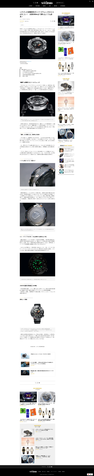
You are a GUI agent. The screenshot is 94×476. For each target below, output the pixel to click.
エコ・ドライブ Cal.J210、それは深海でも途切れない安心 (32, 73)
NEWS (44, 5)
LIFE (50, 5)
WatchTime (27, 21)
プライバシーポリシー (54, 471)
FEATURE (38, 5)
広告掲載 (59, 471)
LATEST (30, 5)
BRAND (55, 5)
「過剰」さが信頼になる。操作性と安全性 (29, 70)
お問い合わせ (44, 471)
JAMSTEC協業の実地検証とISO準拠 (28, 74)
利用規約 (48, 471)
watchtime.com (29, 61)
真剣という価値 (25, 76)
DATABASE (62, 5)
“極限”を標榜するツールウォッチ (26, 69)
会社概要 (39, 471)
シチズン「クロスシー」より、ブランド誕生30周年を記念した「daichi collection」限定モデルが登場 (66, 109)
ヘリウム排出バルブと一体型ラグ (28, 72)
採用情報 (63, 471)
